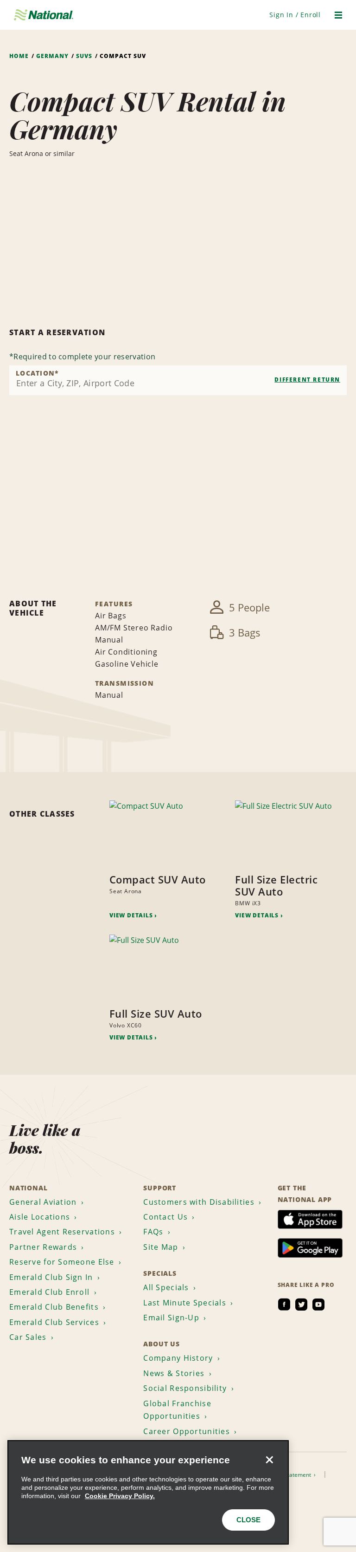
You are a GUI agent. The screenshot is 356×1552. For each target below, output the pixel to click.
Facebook (284, 1304)
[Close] (269, 1459)
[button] (295, 14)
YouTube (318, 1304)
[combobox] (178, 380)
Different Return (307, 379)
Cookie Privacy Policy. (120, 1496)
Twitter (301, 1304)
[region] (148, 1492)
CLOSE (248, 1520)
